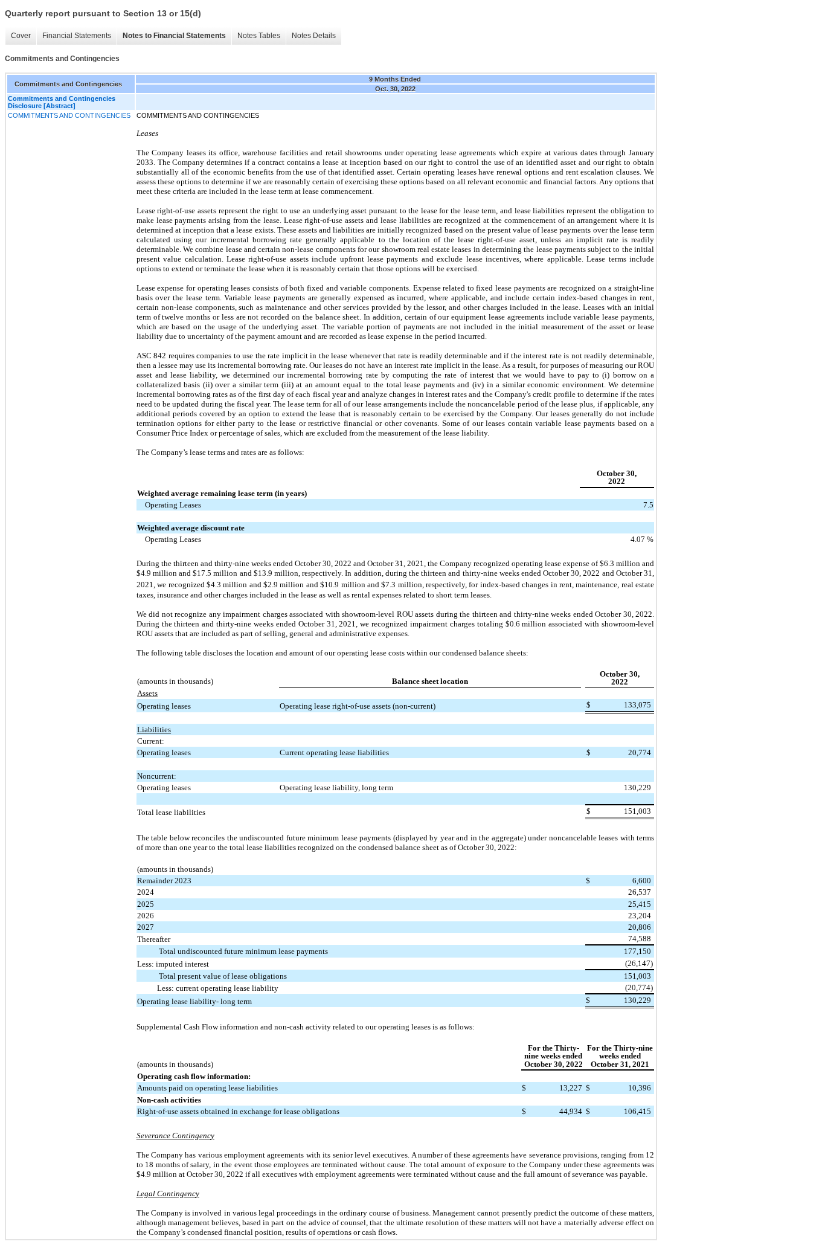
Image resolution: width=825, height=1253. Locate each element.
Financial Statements (76, 35)
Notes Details (314, 35)
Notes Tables (258, 35)
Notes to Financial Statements (174, 35)
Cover (21, 35)
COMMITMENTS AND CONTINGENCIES (69, 115)
